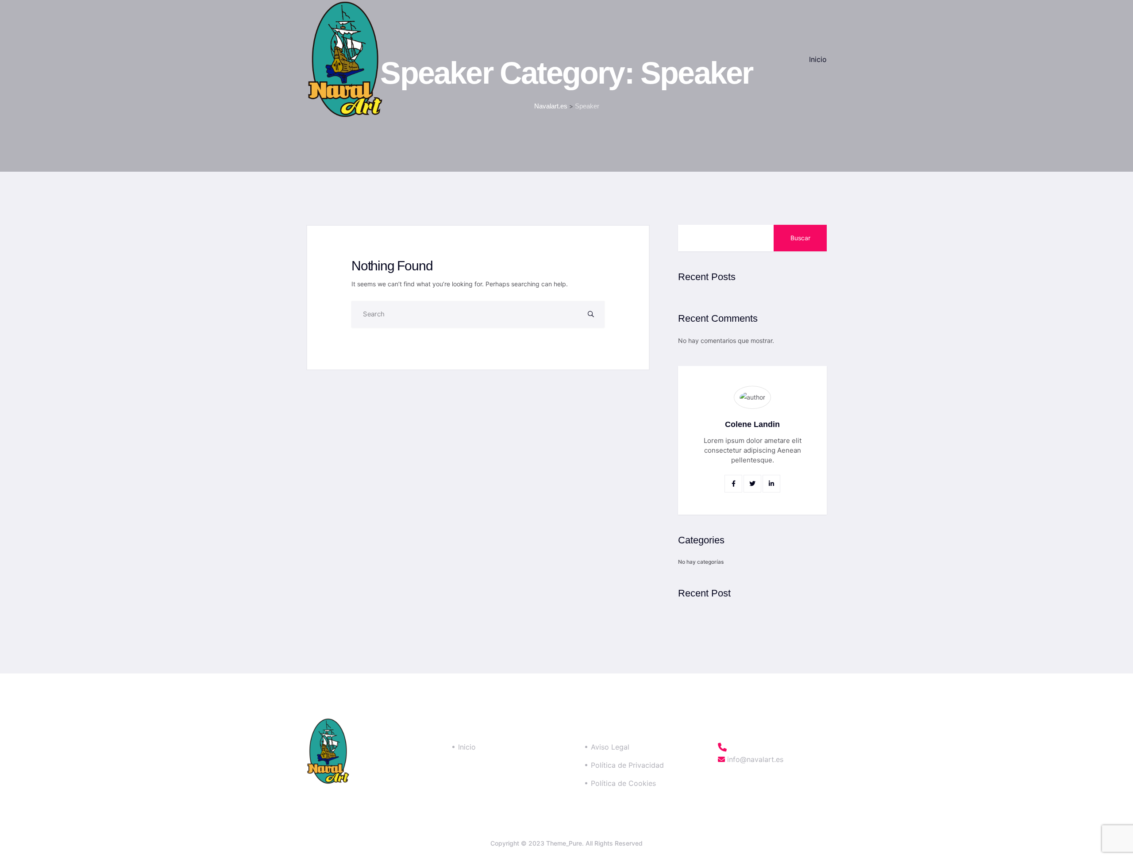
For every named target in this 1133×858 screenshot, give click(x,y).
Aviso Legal (610, 747)
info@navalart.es (754, 759)
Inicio (818, 59)
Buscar (800, 238)
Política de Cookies (623, 783)
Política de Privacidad (627, 765)
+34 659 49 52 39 (766, 747)
